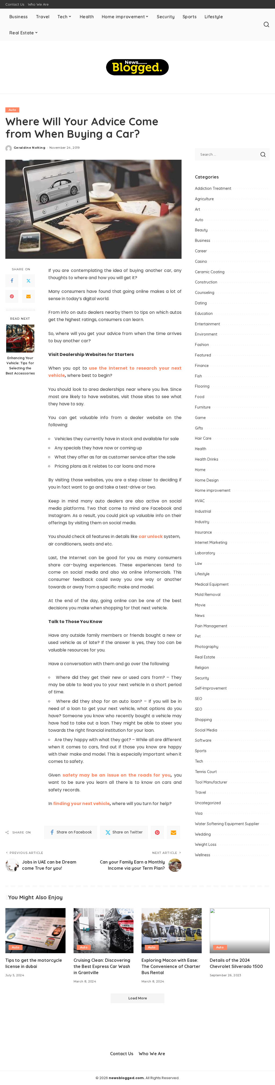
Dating (201, 303)
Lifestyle (202, 573)
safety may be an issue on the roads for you (117, 775)
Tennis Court (206, 771)
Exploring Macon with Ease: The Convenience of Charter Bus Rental (171, 966)
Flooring (202, 386)
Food (199, 396)
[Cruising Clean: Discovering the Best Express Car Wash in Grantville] (104, 930)
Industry (202, 521)
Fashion (202, 344)
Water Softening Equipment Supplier (227, 823)
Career (201, 251)
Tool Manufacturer (211, 782)
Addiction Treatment (213, 188)
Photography (206, 646)
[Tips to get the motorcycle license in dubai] (35, 930)
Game (200, 417)
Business (202, 240)
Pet (198, 636)
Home (200, 469)
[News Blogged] (137, 67)
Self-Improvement (211, 688)
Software (203, 740)
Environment (206, 334)
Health (200, 448)
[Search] (266, 25)
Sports (201, 750)
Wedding (203, 834)
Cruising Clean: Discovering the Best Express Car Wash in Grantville (102, 966)
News (200, 615)
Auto (12, 110)
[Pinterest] (11, 296)
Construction (206, 282)
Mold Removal (207, 594)
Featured (203, 355)
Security (202, 678)
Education (204, 313)
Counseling (204, 292)
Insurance (203, 532)
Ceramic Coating (210, 272)
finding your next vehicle (81, 803)
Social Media (206, 730)
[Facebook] (11, 280)
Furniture (203, 407)
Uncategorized (208, 802)
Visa (198, 813)
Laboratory (205, 553)
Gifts (199, 428)
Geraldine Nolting (29, 148)
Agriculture (204, 198)
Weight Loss (205, 844)
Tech (199, 761)
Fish (198, 376)
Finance (202, 365)
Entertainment (207, 324)
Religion (202, 667)
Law (198, 563)
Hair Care (203, 438)
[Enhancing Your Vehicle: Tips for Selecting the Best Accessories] (20, 339)
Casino (201, 261)
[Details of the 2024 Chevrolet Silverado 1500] (240, 930)
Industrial (203, 511)
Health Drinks (206, 459)
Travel (200, 792)
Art (197, 209)
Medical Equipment (212, 584)
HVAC (200, 500)
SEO (198, 698)
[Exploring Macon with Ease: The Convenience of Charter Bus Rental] (172, 930)
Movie (200, 605)
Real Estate (205, 657)
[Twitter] (28, 280)
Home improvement (212, 490)
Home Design (207, 480)
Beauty (201, 230)
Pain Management (211, 626)
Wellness (202, 855)
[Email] (28, 296)
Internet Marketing (211, 542)
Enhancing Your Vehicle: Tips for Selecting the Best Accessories (20, 365)
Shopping (203, 719)
